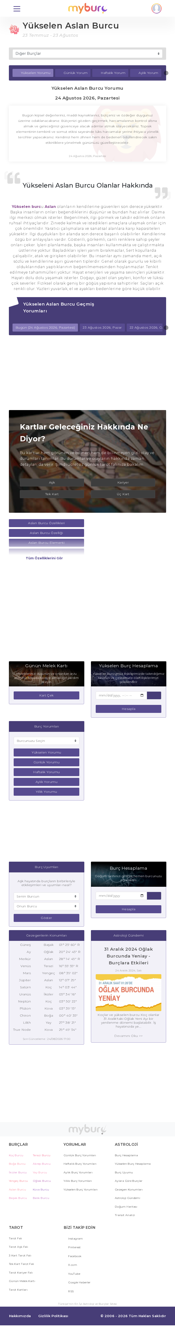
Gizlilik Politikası (53, 1316)
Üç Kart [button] (123, 494)
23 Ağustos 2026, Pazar (102, 327)
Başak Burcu (18, 1198)
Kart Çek (46, 695)
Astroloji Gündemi (127, 1198)
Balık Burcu (41, 1198)
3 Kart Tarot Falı (20, 1255)
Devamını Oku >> (128, 1036)
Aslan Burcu (17, 1189)
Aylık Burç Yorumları (78, 1172)
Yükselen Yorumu (35, 73)
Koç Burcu (16, 1155)
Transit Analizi (125, 1215)
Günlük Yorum (76, 73)
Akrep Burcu (42, 1163)
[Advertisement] (87, 373)
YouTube (73, 1273)
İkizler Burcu (18, 1172)
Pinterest (74, 1247)
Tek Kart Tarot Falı (21, 1264)
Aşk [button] (52, 482)
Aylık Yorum (148, 73)
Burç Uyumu (124, 1172)
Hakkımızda (20, 1316)
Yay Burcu (40, 1172)
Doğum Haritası (126, 1206)
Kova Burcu (41, 1189)
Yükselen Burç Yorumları (81, 1189)
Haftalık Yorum (113, 73)
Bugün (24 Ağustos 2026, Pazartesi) (45, 327)
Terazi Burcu (41, 1155)
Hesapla (128, 709)
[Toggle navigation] (17, 8)
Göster (46, 918)
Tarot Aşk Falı (18, 1246)
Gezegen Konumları (129, 1189)
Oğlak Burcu (42, 1180)
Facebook (74, 1256)
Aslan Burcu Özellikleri (46, 523)
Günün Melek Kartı (22, 1281)
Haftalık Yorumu (46, 772)
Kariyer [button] (123, 482)
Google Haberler (79, 1282)
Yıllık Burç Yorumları (78, 1180)
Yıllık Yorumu (46, 792)
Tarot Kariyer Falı (21, 1272)
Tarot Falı (15, 1238)
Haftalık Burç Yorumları (80, 1163)
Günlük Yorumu (46, 762)
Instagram (75, 1238)
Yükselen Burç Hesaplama (133, 1163)
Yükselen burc (26, 206)
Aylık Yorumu (46, 782)
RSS (70, 1291)
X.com (72, 1264)
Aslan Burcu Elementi (46, 543)
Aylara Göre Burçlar (129, 1180)
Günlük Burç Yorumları (80, 1155)
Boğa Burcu (17, 1163)
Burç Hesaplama (126, 1155)
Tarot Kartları (18, 1289)
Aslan (50, 206)
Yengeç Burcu (18, 1180)
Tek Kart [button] (52, 494)
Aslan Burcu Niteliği (46, 552)
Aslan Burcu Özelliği (46, 533)
